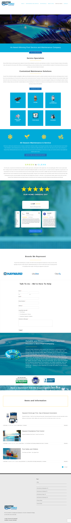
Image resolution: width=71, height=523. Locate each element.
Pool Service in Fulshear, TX (42, 491)
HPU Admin (5, 425)
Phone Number (22, 301)
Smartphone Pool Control (40, 443)
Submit (20, 330)
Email (20, 296)
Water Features (19, 425)
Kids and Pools (30, 461)
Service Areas (39, 503)
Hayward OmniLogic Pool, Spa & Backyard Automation (39, 413)
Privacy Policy (39, 500)
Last (30, 294)
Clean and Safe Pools (22, 461)
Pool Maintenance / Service (25, 314)
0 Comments (25, 425)
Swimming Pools (39, 461)
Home (38, 485)
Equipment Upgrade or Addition (26, 316)
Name (20, 290)
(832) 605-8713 (53, 388)
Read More (65, 425)
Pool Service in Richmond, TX (42, 497)
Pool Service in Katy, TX (41, 494)
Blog (38, 482)
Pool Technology (33, 443)
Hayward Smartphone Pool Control (33, 431)
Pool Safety (34, 461)
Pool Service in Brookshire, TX (42, 488)
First (19, 294)
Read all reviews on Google (35, 230)
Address (21, 305)
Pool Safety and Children (30, 449)
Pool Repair (22, 312)
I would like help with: (23, 310)
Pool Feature (28, 443)
